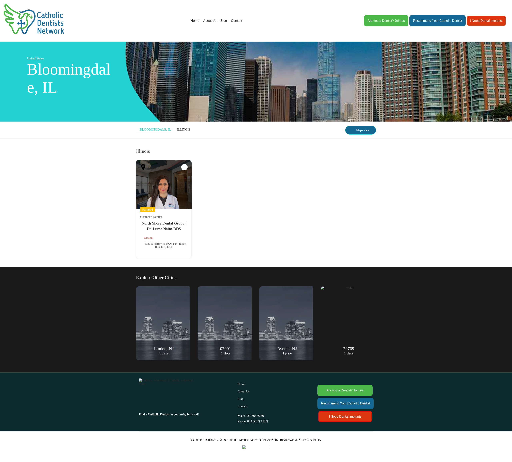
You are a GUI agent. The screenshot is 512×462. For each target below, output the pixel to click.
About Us (209, 20)
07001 (163, 348)
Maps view (363, 130)
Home (195, 20)
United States (35, 58)
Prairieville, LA (348, 348)
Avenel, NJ (225, 348)
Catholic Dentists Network (244, 439)
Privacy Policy (312, 439)
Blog (223, 20)
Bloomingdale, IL (155, 129)
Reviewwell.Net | (291, 439)
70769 (287, 348)
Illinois (183, 129)
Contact (236, 20)
